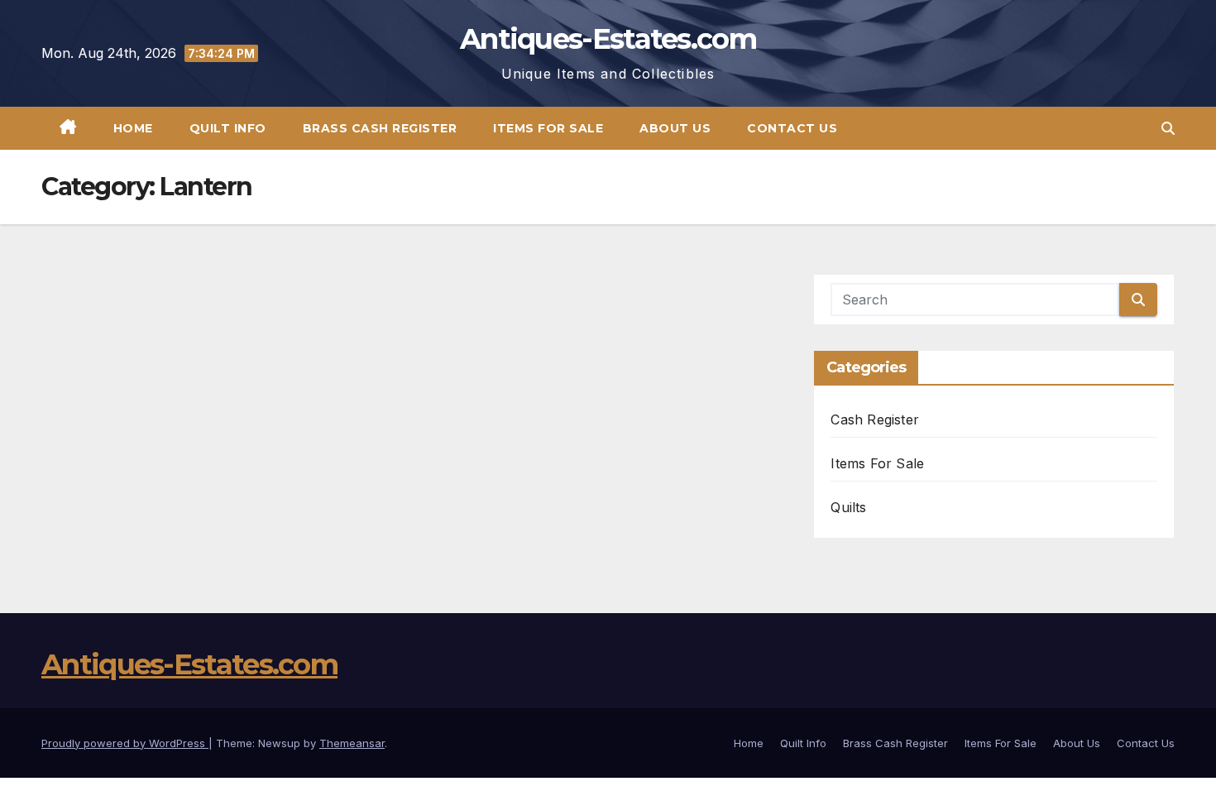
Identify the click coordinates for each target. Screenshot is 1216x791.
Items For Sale (548, 128)
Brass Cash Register (380, 128)
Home (133, 128)
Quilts (848, 507)
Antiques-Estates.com (608, 39)
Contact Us (792, 128)
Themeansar (352, 743)
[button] (1168, 128)
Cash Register (875, 419)
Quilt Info (227, 128)
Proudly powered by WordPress (124, 743)
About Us (675, 128)
